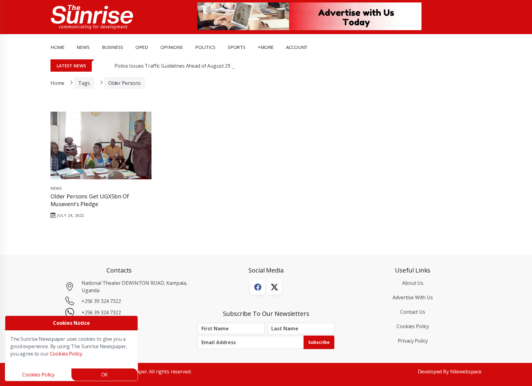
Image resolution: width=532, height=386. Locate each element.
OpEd (141, 47)
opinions (171, 47)
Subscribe (319, 342)
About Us (412, 283)
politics (205, 47)
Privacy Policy (413, 340)
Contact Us (412, 311)
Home (57, 47)
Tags (84, 83)
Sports (236, 47)
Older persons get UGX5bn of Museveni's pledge (89, 200)
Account (297, 47)
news (83, 47)
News (56, 188)
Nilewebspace (466, 371)
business (112, 47)
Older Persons (124, 83)
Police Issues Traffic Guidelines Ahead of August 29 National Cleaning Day (198, 65)
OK (104, 374)
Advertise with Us (413, 297)
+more (266, 47)
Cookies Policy (413, 326)
